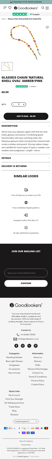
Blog (14, 410)
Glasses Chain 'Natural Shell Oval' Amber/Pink (24, 19)
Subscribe (26, 283)
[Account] (9, 7)
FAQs (37, 365)
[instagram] (23, 346)
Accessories (14, 369)
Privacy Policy (37, 380)
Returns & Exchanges (38, 369)
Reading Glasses (14, 357)
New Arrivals (14, 373)
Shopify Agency (23, 456)
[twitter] (29, 346)
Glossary (14, 414)
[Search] (42, 8)
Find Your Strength (14, 399)
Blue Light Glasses (14, 361)
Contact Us (37, 373)
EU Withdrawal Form (14, 403)
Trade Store (14, 407)
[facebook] (16, 346)
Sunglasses (14, 365)
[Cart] (47, 9)
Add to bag (26, 116)
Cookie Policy (37, 384)
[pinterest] (36, 346)
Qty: (4, 104)
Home (4, 19)
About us (37, 357)
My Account (14, 395)
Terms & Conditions (38, 376)
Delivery (37, 361)
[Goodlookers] (26, 8)
